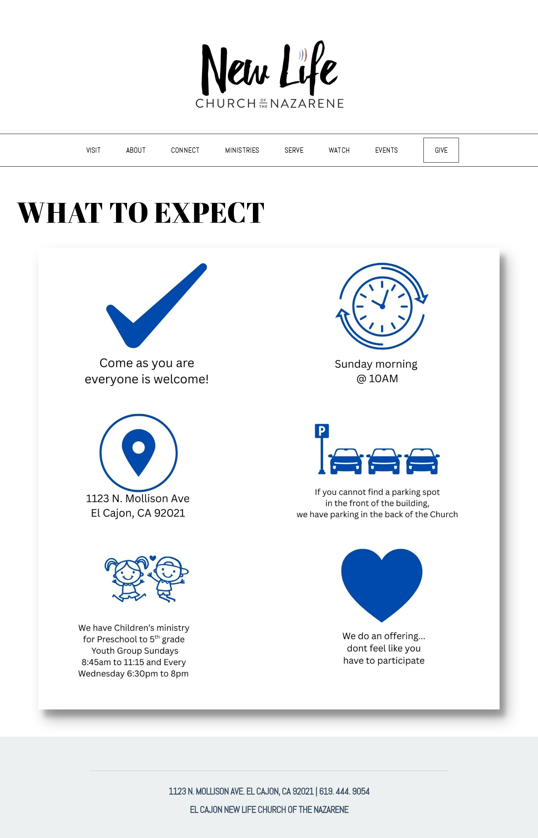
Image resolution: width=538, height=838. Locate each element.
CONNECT (186, 150)
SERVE (295, 150)
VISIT (94, 150)
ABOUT (136, 150)
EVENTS (387, 150)
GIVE (441, 150)
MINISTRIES (243, 150)
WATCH (340, 150)
